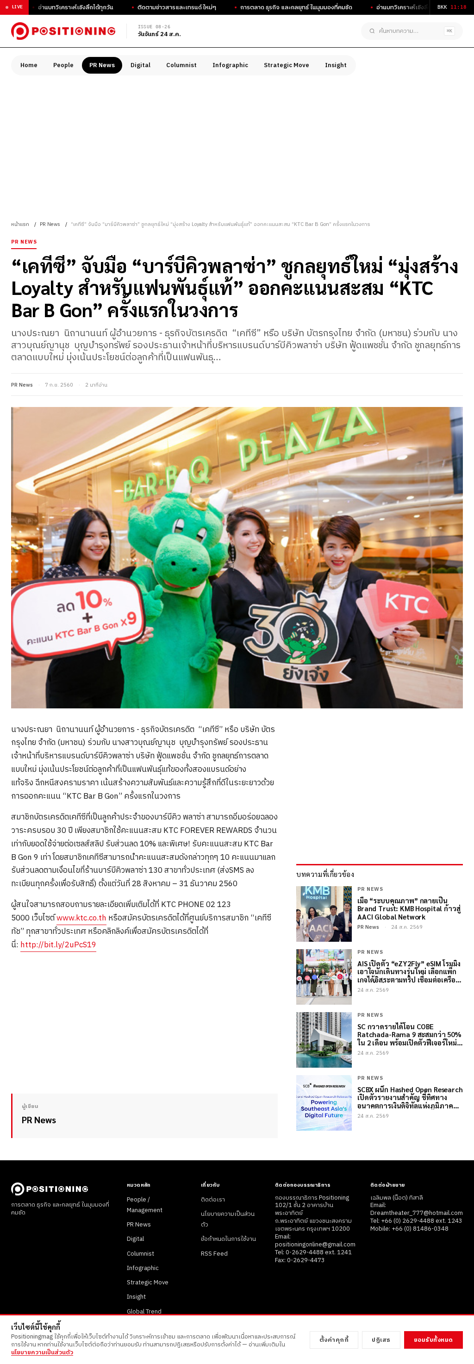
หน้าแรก (20, 224)
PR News (102, 65)
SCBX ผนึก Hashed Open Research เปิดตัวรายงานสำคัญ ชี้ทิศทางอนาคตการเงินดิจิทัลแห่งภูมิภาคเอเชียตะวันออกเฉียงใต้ (410, 1097)
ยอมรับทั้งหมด (433, 1340)
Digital (140, 65)
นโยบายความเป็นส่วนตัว (42, 1352)
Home (28, 65)
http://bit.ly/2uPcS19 (58, 945)
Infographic (230, 65)
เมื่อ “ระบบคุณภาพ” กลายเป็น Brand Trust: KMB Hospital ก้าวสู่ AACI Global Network (409, 908)
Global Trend (144, 1312)
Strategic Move (286, 65)
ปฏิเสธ (381, 1340)
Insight (336, 65)
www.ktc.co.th (81, 918)
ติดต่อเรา (213, 1200)
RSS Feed (214, 1254)
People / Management (144, 1205)
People (63, 65)
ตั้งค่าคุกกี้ (334, 1340)
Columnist (181, 65)
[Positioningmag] (63, 31)
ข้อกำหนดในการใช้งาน (228, 1239)
